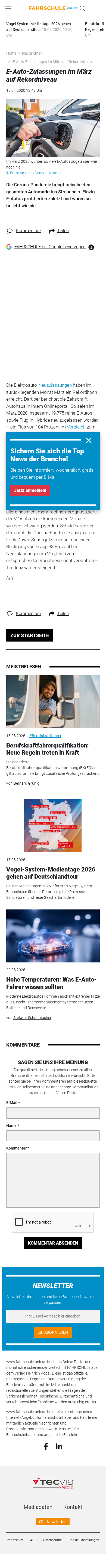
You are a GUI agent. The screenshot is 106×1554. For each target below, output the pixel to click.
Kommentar (16, 1148)
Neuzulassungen (55, 385)
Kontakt (72, 1507)
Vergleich (76, 427)
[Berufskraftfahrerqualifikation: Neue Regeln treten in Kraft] (53, 701)
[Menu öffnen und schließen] (9, 8)
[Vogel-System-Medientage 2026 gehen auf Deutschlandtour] (53, 825)
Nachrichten (32, 53)
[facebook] (46, 1446)
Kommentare (28, 230)
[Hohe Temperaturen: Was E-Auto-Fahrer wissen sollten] (53, 935)
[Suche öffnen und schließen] (81, 8)
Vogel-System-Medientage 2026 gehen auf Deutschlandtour (50, 873)
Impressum (15, 1540)
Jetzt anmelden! (30, 490)
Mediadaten (38, 1507)
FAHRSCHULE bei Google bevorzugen (50, 246)
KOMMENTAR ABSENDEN (53, 1243)
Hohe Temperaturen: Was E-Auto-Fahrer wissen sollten (51, 983)
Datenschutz (52, 1540)
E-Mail (11, 1102)
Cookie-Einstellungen (83, 1540)
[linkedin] (59, 1446)
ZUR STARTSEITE (29, 635)
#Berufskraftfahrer (45, 736)
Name (11, 1125)
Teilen (63, 230)
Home (11, 53)
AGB (33, 1540)
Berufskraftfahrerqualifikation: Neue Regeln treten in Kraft (47, 749)
